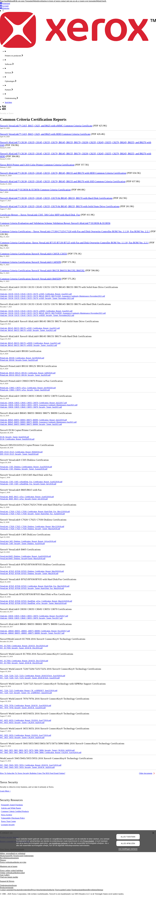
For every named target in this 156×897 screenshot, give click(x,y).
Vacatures (17, 890)
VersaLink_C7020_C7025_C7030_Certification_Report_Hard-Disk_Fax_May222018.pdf (35, 512)
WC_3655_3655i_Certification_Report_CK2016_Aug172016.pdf (25, 735)
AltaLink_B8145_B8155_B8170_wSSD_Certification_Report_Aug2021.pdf (30, 328)
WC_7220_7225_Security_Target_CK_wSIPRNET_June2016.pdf (26, 693)
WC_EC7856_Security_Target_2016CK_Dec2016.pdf (21, 663)
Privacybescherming (39, 890)
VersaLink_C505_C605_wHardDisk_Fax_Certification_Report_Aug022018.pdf (31, 482)
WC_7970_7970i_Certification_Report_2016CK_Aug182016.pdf (25, 705)
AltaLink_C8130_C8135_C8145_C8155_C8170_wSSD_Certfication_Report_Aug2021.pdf (36, 294)
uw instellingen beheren (58, 843)
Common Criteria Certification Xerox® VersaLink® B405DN (30, 278)
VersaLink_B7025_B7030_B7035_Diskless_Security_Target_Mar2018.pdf (29, 573)
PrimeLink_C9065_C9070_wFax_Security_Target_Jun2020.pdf (25, 390)
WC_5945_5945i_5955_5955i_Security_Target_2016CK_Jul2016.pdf (27, 767)
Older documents (145, 773)
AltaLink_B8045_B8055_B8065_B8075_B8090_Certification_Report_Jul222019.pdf (33, 420)
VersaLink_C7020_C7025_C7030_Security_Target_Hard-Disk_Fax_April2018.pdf (32, 514)
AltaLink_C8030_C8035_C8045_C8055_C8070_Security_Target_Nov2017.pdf (31, 618)
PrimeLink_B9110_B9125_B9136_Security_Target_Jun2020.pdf (25, 375)
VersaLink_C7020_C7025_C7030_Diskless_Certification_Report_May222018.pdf (32, 526)
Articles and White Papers (11, 808)
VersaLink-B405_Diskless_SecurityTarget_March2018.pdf (22, 558)
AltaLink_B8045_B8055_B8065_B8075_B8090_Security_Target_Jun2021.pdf (31, 424)
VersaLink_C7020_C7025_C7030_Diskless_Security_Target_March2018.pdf (30, 529)
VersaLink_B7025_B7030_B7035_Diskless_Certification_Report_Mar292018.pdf (32, 571)
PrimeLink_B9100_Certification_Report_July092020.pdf (22, 358)
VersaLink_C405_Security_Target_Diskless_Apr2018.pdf (22, 544)
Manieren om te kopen (8, 866)
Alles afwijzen (128, 843)
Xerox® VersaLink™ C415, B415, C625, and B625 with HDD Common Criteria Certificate (45, 134)
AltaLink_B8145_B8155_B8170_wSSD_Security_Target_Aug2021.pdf (28, 330)
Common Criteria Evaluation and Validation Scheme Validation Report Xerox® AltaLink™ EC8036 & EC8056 (55, 223)
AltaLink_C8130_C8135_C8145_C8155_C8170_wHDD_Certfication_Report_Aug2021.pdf (36, 311)
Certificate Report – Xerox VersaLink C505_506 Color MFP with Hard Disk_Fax (40, 214)
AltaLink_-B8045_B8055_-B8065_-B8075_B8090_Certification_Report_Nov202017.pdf (35, 631)
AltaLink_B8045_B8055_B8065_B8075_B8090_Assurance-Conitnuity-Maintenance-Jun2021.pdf (38, 422)
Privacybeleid (88, 841)
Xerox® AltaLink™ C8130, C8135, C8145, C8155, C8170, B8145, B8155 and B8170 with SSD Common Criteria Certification (62, 181)
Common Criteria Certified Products (15, 811)
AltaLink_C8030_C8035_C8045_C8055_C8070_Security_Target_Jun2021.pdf (31, 407)
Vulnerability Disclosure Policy (13, 818)
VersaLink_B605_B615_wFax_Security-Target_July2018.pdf (24, 499)
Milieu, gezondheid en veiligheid (12, 853)
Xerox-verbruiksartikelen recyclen (13, 862)
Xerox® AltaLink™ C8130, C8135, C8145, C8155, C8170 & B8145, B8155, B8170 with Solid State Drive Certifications (59, 206)
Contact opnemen (7, 890)
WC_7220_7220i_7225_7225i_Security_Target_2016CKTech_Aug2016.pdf (30, 678)
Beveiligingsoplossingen (9, 858)
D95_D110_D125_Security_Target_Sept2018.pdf (19, 454)
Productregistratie (6, 888)
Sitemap (100, 890)
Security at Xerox (7, 113)
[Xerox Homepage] (78, 47)
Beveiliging (92, 890)
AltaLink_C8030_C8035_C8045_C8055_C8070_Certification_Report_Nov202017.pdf (34, 616)
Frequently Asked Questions (12, 805)
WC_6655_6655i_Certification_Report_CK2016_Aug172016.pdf (25, 720)
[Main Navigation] (78, 109)
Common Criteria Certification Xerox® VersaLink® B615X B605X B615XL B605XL (42, 270)
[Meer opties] (78, 10)
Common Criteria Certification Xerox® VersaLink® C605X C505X (33, 253)
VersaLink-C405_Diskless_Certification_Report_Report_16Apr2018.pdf (28, 541)
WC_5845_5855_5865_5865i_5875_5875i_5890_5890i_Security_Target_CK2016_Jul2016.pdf (37, 750)
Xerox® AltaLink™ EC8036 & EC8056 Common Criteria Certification (35, 189)
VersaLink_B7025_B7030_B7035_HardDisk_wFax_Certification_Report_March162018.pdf (36, 601)
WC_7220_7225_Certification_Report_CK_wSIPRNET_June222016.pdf (28, 691)
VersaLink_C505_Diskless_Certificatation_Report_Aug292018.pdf (26, 467)
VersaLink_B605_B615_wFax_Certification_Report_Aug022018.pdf (27, 497)
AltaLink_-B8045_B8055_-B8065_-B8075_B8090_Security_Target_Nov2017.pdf (32, 633)
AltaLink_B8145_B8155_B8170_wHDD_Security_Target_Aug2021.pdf (28, 345)
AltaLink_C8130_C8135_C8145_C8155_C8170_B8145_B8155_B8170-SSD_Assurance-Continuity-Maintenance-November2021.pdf (52, 296)
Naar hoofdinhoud (7, 1)
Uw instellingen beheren (127, 849)
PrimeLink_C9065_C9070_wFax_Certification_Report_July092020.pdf (28, 388)
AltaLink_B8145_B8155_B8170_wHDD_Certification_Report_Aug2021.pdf (30, 343)
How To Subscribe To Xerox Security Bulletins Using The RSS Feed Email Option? (32, 773)
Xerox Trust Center (8, 821)
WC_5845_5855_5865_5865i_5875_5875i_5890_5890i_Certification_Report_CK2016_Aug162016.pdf (40, 752)
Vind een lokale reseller (9, 877)
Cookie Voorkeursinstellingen (76, 890)
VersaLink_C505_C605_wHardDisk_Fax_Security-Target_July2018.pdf (28, 484)
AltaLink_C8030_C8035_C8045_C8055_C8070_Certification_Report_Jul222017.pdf (33, 403)
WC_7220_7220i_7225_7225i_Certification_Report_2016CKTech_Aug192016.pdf (32, 676)
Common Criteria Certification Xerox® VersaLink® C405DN (30, 262)
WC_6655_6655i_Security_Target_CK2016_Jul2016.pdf (22, 723)
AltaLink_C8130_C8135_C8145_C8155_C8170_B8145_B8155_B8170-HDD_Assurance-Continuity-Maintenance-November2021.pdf (53, 313)
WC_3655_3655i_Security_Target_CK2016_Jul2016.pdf (22, 737)
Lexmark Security (8, 825)
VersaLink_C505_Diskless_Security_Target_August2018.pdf (23, 469)
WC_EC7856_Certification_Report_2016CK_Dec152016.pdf (24, 661)
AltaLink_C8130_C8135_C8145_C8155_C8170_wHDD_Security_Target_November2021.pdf (37, 315)
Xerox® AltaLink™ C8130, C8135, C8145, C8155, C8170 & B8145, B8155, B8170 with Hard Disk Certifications (56, 198)
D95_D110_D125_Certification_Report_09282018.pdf (21, 452)
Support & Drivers (7, 881)
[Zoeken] (78, 107)
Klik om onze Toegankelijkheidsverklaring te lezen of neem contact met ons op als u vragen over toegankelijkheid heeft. (60, 1)
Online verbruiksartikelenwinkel (12, 873)
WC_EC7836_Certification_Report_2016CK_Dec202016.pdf (24, 646)
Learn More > (5, 791)
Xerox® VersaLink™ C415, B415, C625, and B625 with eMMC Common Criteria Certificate (46, 125)
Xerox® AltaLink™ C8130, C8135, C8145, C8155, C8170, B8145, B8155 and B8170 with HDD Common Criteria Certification (63, 173)
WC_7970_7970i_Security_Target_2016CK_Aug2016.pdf (23, 708)
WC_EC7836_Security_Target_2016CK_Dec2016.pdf (21, 648)
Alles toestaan (128, 837)
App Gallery (5, 875)
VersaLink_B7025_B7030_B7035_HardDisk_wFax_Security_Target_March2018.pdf (33, 603)
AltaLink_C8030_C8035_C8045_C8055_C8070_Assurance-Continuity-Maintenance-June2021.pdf (38, 405)
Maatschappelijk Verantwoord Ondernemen (17, 856)
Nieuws (3, 860)
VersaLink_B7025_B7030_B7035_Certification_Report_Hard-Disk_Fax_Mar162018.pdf (34, 586)
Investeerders (26, 890)
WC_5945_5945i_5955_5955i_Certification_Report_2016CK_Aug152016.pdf (30, 765)
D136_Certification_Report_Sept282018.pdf (17, 439)
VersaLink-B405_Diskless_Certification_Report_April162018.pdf (25, 556)
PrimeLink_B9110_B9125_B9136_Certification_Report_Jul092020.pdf (27, 373)
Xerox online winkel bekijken (11, 870)
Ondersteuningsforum (8, 885)
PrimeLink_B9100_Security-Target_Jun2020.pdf (19, 360)
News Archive (6, 815)
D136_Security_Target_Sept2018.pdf (14, 437)
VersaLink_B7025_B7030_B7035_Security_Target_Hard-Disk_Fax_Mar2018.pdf (32, 588)
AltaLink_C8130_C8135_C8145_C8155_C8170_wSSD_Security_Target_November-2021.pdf (37, 298)
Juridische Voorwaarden (56, 890)
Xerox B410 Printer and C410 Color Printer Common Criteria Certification (37, 164)
